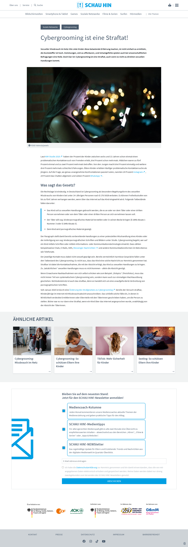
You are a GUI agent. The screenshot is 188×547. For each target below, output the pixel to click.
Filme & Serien (110, 14)
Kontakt (32, 534)
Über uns (13, 5)
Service (26, 5)
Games (74, 14)
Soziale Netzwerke (90, 14)
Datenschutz (88, 534)
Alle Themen (153, 14)
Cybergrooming (70, 27)
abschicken (114, 481)
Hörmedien (136, 14)
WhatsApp (95, 176)
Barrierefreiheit (151, 534)
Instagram (138, 172)
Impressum (118, 534)
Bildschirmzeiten (34, 14)
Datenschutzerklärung (86, 467)
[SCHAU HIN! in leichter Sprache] (169, 5)
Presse (59, 534)
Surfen (123, 14)
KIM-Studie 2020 (52, 156)
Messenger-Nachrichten (84, 248)
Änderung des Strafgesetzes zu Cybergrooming (91, 290)
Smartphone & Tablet (57, 14)
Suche (40, 5)
